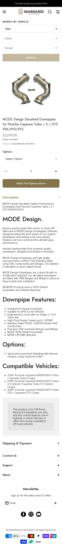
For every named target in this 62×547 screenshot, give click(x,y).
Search (31, 57)
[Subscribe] (55, 503)
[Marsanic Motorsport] (31, 12)
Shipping (7, 143)
